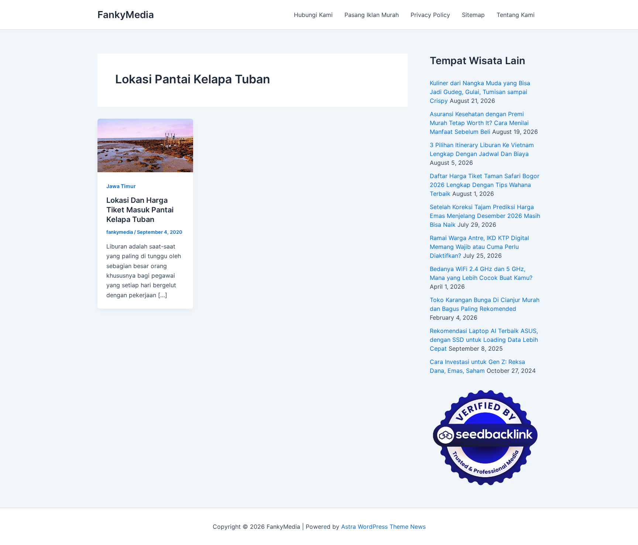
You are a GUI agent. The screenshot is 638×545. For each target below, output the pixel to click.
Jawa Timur (121, 186)
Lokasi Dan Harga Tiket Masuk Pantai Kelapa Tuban (140, 210)
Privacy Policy (430, 14)
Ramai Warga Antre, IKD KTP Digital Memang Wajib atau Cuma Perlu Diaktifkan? (479, 246)
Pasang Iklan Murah (371, 14)
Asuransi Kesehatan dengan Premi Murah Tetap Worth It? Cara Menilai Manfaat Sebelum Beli (479, 122)
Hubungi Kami (313, 14)
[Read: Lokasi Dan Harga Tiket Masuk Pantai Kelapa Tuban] (145, 145)
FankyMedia (125, 14)
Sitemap (473, 14)
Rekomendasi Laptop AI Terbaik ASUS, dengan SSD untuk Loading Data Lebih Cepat (484, 339)
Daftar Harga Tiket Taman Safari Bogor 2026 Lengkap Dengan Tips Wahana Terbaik (484, 184)
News (418, 526)
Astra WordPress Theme (374, 526)
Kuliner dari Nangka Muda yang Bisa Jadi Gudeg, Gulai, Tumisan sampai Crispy (480, 91)
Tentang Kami (516, 14)
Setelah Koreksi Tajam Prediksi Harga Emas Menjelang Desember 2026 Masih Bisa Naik (485, 215)
